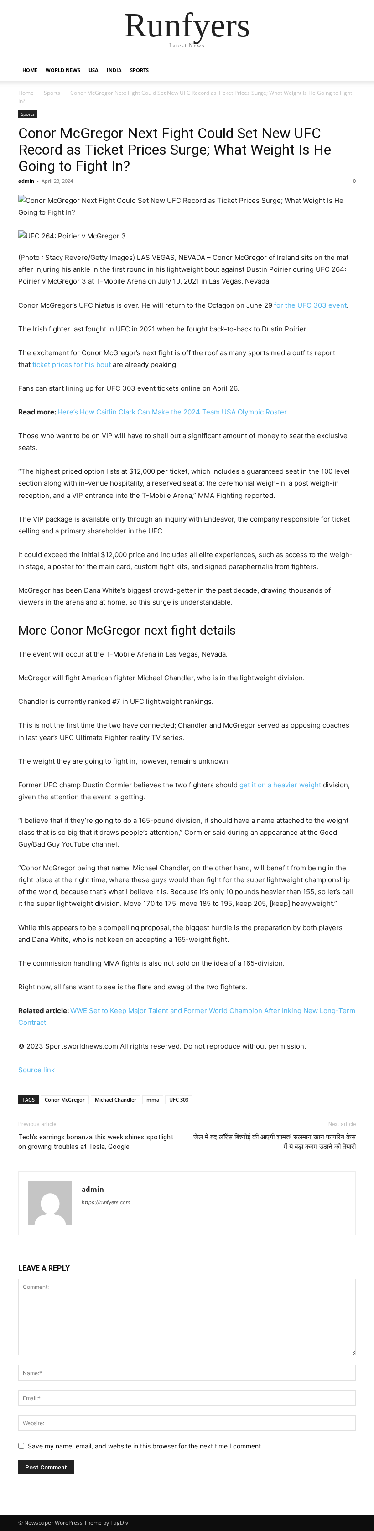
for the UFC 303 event (310, 305)
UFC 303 (178, 1099)
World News (63, 70)
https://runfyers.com (106, 1202)
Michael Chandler (115, 1099)
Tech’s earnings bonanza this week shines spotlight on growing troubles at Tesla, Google (95, 1142)
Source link (36, 1069)
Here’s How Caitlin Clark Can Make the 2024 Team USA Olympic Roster (172, 412)
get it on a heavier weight (280, 785)
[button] (345, 70)
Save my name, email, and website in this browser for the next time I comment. (145, 1446)
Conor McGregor (65, 1099)
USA (93, 70)
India (114, 70)
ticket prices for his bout (71, 364)
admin (26, 180)
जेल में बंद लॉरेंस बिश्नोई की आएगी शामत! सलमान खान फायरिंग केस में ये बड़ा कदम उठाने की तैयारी (274, 1142)
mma (152, 1099)
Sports (139, 70)
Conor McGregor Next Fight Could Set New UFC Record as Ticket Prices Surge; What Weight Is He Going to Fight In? (174, 149)
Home (29, 70)
